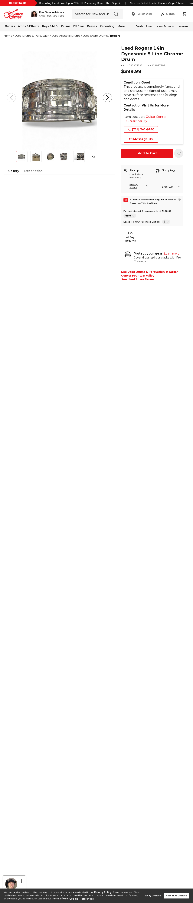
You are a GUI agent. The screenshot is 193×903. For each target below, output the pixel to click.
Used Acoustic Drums (66, 35)
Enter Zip (167, 186)
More (121, 26)
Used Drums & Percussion (32, 35)
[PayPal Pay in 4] (129, 216)
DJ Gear (78, 26)
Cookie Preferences (81, 898)
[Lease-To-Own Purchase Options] (166, 222)
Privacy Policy (103, 892)
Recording (107, 26)
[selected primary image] (59, 97)
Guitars (10, 26)
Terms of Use (60, 898)
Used (149, 26)
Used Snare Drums (95, 35)
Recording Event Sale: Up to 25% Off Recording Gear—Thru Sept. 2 (79, 3)
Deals (139, 26)
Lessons (182, 26)
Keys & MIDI (50, 26)
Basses (92, 26)
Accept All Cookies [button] (176, 896)
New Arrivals (165, 26)
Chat (42, 16)
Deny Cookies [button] (153, 896)
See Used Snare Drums (137, 279)
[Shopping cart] (184, 14)
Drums (65, 26)
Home (8, 35)
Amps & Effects (28, 26)
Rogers (115, 35)
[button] (47, 14)
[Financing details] (179, 199)
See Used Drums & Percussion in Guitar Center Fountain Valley (149, 273)
